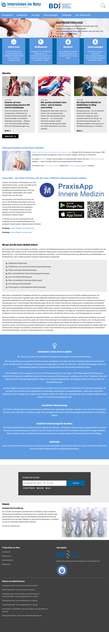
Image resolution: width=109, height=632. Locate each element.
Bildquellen (6, 564)
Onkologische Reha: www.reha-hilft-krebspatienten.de (22, 615)
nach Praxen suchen (51, 165)
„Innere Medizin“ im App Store (21, 232)
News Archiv (9, 136)
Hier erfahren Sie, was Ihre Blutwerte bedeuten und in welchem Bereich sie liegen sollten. (68, 55)
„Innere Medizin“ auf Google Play (22, 228)
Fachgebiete (7, 15)
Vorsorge (35, 15)
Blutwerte (68, 47)
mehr (7, 131)
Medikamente (41, 47)
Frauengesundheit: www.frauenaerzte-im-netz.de (20, 585)
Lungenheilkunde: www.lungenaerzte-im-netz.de (20, 605)
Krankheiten (22, 15)
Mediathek (66, 15)
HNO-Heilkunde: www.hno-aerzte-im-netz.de (18, 590)
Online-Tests (13, 47)
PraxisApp (71, 165)
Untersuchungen (50, 15)
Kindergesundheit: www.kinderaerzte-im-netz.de (19, 600)
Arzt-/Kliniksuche (82, 15)
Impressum (6, 552)
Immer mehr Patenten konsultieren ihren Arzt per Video (52, 152)
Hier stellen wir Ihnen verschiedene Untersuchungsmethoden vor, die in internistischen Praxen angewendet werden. (95, 56)
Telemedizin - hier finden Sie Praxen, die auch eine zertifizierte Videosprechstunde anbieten (44, 178)
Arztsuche (43, 159)
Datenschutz (6, 556)
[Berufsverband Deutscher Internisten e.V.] (60, 9)
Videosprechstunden (96, 159)
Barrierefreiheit (7, 560)
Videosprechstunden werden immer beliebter (23, 147)
